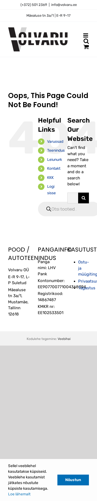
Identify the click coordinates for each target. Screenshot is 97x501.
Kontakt (53, 168)
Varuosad (55, 141)
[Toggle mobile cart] (86, 47)
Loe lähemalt (19, 494)
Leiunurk (54, 159)
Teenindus (56, 150)
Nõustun (73, 480)
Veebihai (64, 339)
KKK (50, 177)
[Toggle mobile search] (86, 41)
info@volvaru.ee (64, 5)
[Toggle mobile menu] (86, 35)
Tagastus (86, 288)
